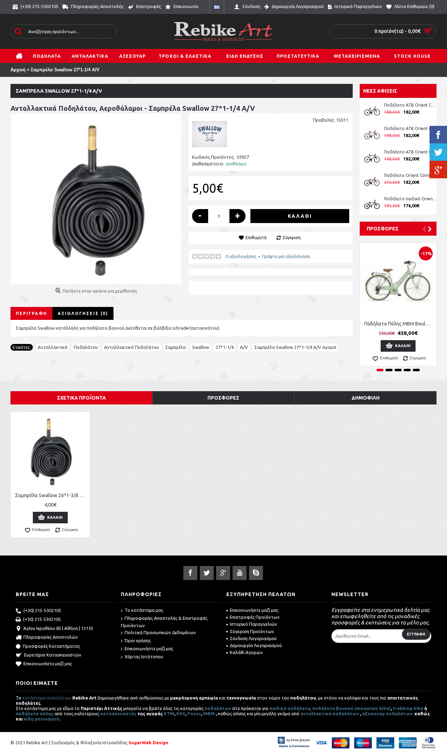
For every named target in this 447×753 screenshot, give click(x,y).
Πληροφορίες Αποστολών (50, 636)
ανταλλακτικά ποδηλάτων (329, 713)
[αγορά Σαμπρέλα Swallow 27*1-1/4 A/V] (96, 199)
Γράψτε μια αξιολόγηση (286, 256)
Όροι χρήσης (138, 640)
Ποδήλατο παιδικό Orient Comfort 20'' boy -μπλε (410, 198)
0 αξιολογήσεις (241, 256)
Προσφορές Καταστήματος (51, 646)
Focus (194, 713)
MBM (209, 713)
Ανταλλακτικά (52, 347)
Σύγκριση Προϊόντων (252, 631)
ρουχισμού (47, 718)
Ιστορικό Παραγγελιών (253, 624)
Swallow (200, 347)
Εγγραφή (416, 634)
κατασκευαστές (118, 713)
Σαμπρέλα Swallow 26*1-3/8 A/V (51, 495)
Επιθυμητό (256, 237)
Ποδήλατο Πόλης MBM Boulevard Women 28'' (399, 324)
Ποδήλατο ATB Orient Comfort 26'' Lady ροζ (410, 105)
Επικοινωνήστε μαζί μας (47, 663)
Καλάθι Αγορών (246, 652)
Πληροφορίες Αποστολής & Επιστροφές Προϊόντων (164, 622)
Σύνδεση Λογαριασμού (253, 638)
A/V (244, 347)
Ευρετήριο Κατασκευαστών (52, 654)
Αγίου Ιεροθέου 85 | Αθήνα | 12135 (58, 628)
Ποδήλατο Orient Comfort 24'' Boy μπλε (410, 175)
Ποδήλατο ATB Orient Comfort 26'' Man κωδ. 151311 (410, 128)
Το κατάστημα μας (144, 610)
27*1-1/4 (224, 347)
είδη (29, 718)
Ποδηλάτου (86, 347)
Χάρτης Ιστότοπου (144, 656)
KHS (180, 713)
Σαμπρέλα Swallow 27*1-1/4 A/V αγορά (295, 347)
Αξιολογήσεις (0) (83, 313)
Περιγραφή (31, 313)
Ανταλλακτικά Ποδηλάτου (131, 347)
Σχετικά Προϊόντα (81, 398)
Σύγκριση (292, 237)
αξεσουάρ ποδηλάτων (387, 713)
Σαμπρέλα (175, 347)
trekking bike (408, 708)
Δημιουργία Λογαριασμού (256, 645)
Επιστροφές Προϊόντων (255, 617)
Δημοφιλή (366, 398)
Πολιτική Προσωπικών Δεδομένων (160, 632)
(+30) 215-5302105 (42, 610)
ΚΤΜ (169, 713)
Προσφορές (382, 228)
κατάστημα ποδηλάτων (46, 697)
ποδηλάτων (218, 708)
